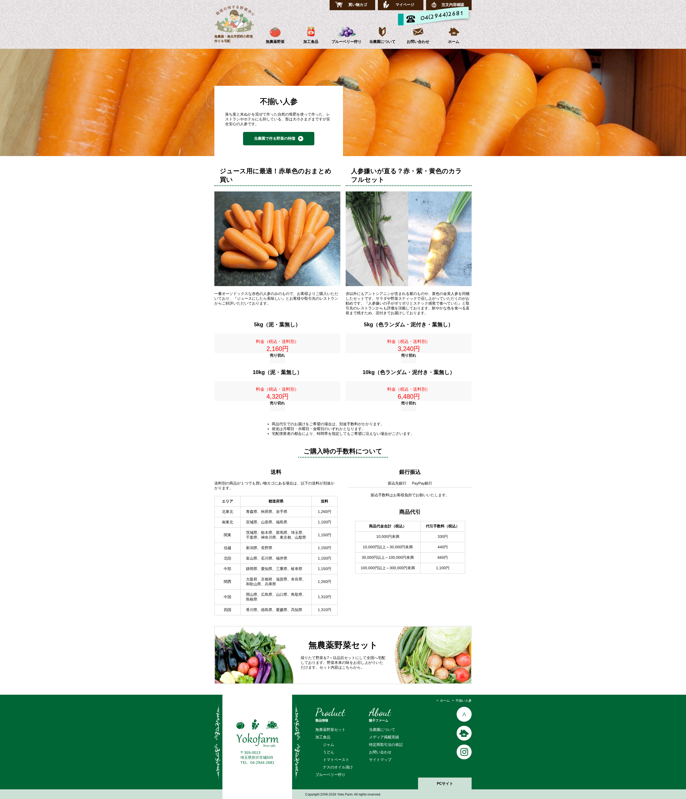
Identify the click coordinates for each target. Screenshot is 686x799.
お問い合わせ (418, 41)
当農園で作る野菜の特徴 (274, 138)
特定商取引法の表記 (386, 744)
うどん (328, 752)
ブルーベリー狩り (346, 41)
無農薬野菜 (275, 41)
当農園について (382, 41)
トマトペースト (336, 759)
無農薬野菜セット (330, 729)
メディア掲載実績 (384, 737)
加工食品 (310, 41)
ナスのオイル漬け (338, 767)
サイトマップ (380, 759)
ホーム (453, 41)
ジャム (328, 744)
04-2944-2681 (262, 762)
